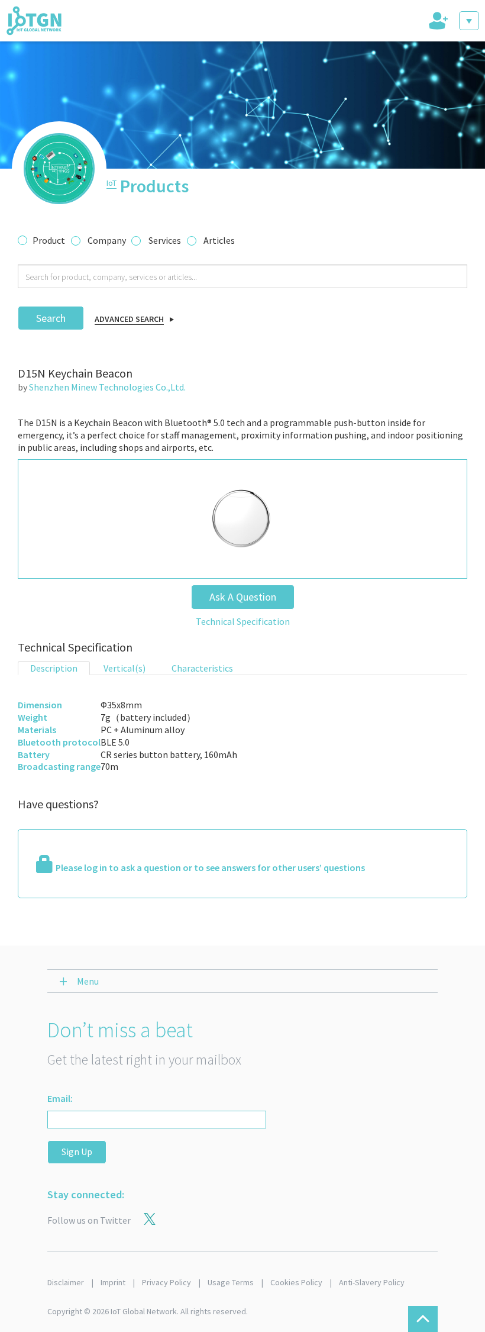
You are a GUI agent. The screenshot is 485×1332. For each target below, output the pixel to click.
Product (49, 240)
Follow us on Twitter (89, 1220)
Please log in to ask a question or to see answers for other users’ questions (210, 867)
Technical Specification (243, 621)
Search (51, 318)
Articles (219, 240)
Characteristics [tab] (202, 668)
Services (164, 240)
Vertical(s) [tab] (125, 668)
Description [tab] (53, 668)
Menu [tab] (88, 981)
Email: (60, 1098)
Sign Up (77, 1151)
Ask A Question (242, 597)
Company (107, 240)
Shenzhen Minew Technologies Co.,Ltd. (107, 387)
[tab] (437, 20)
